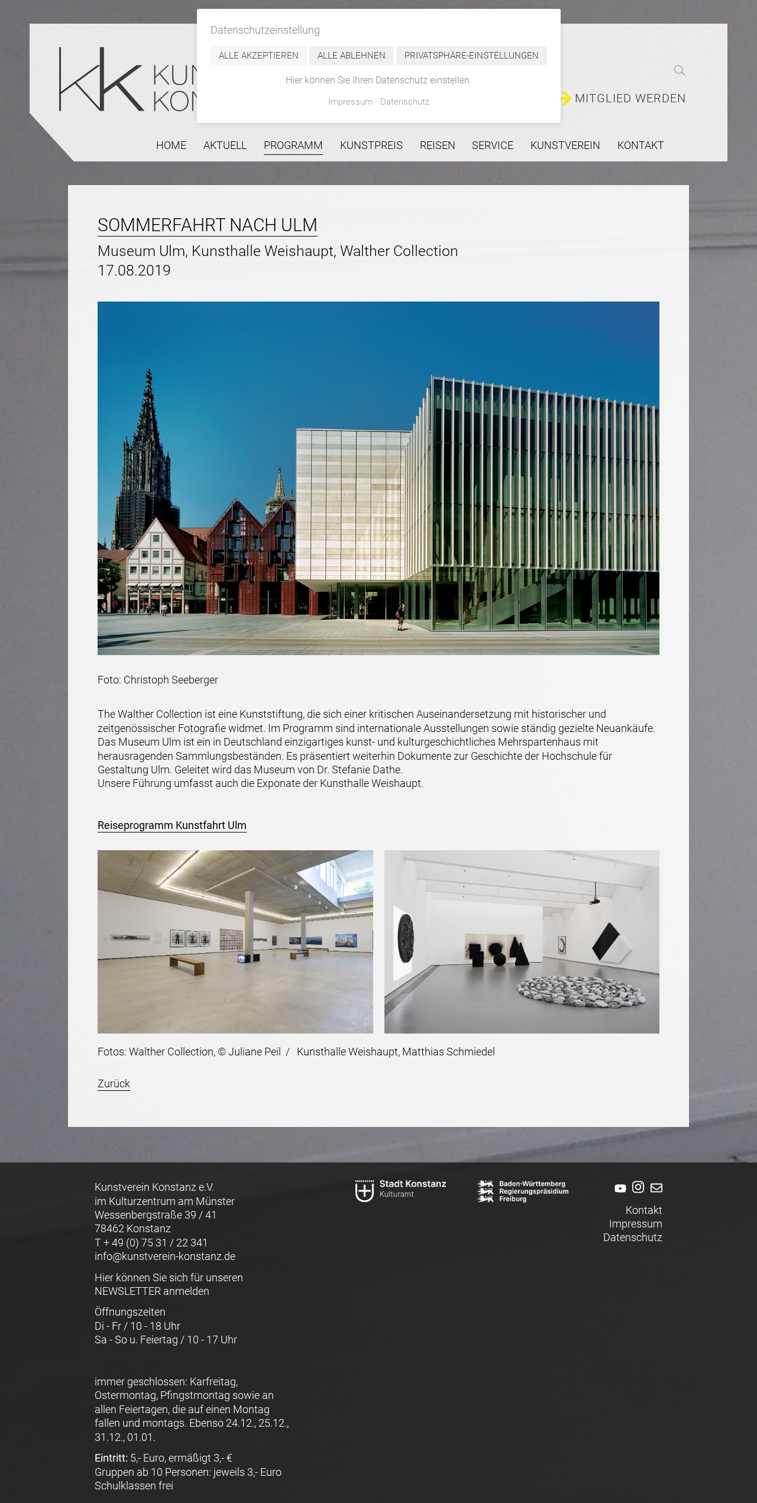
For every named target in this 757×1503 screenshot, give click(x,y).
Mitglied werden (630, 98)
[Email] (654, 1196)
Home (171, 145)
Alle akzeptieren (259, 55)
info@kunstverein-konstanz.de (165, 1256)
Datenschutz (632, 1237)
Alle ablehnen (352, 55)
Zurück (114, 1083)
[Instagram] (637, 1196)
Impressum (635, 1223)
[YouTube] (618, 1196)
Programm (293, 145)
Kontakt (640, 145)
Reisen (437, 145)
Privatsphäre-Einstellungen (472, 55)
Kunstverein (565, 145)
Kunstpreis (371, 145)
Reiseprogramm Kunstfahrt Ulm (172, 825)
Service (492, 145)
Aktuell (225, 145)
